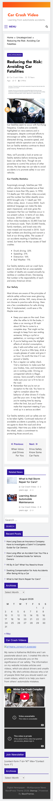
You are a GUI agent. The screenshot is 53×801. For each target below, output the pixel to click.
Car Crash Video (23, 15)
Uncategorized (15, 55)
